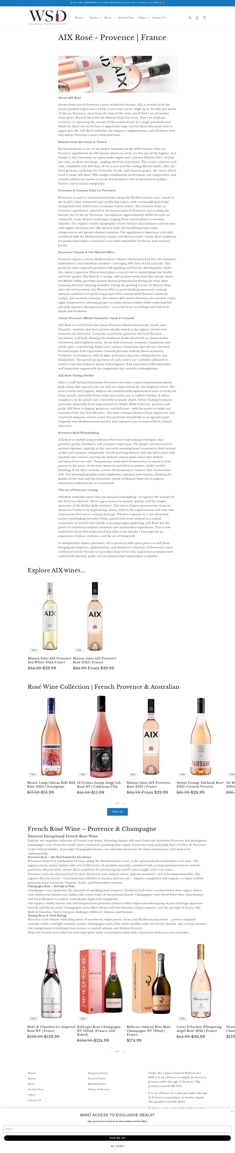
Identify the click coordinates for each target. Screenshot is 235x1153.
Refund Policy (97, 1084)
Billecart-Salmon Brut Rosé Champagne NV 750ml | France (149, 1030)
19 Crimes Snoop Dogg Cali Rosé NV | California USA (99, 785)
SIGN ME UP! (117, 1138)
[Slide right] (124, 803)
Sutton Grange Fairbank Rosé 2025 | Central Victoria (200, 785)
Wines (32, 1073)
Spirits (32, 1078)
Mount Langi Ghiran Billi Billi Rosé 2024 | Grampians (51, 785)
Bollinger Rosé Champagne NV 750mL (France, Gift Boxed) (99, 1030)
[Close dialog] (232, 1111)
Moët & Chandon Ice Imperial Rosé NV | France (51, 1029)
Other (31, 1094)
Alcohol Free (36, 1089)
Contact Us (34, 1100)
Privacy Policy (97, 1078)
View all (117, 811)
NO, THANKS (117, 1146)
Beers (31, 1084)
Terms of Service (99, 1089)
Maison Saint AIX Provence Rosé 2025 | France (95, 660)
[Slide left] (111, 803)
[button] (80, 17)
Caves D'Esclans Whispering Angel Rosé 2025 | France (199, 1029)
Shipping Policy (98, 1073)
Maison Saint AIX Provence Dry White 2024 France (50, 660)
